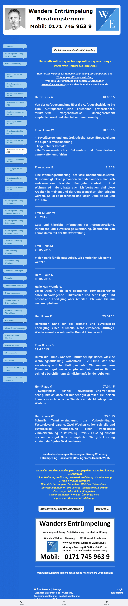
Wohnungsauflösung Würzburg (74, 77)
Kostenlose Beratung (54, 84)
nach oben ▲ (102, 508)
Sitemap (56, 589)
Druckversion (43, 589)
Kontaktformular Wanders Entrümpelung (74, 50)
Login (120, 589)
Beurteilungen (96, 80)
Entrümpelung (98, 73)
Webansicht (117, 592)
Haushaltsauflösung (77, 73)
